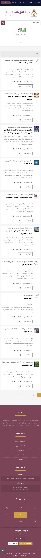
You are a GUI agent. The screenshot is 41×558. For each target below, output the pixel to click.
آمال (20, 515)
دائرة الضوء (28, 164)
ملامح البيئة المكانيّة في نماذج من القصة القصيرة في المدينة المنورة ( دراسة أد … (20, 228)
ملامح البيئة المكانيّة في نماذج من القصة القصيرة (19, 232)
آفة (34, 515)
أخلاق (20, 522)
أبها (7, 515)
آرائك (6, 508)
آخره (20, 508)
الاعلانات (19, 455)
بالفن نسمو (28, 298)
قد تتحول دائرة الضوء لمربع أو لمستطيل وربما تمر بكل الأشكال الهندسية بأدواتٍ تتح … (18, 161)
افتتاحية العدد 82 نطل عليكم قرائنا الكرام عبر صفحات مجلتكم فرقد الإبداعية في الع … (19, 60)
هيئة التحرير (19, 446)
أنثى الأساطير (27, 365)
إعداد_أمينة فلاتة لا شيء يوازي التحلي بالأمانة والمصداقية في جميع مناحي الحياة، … (18, 94)
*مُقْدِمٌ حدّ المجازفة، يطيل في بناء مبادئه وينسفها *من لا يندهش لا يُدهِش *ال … (20, 127)
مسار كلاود (16, 556)
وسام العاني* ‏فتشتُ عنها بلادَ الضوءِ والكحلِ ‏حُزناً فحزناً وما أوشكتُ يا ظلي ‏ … (17, 363)
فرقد (34, 508)
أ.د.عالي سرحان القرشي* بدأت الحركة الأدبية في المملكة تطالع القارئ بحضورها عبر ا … (18, 195)
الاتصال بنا (20, 460)
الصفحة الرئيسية (20, 441)
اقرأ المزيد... (27, 86)
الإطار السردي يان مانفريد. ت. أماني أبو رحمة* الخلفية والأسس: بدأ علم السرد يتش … (18, 262)
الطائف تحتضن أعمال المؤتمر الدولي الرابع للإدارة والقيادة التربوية (16, 2)
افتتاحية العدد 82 (26, 63)
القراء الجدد (28, 332)
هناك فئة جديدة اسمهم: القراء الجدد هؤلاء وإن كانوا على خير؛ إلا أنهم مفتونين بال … (18, 329)
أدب (7, 522)
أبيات (34, 522)
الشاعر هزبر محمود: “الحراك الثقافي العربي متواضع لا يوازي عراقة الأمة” (18, 131)
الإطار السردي (27, 265)
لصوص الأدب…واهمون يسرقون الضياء (20, 98)
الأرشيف (19, 450)
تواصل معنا (12, 543)
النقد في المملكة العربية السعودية (19, 197)
